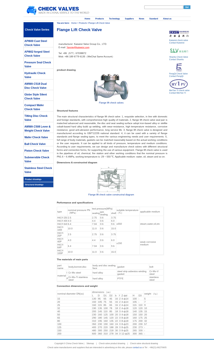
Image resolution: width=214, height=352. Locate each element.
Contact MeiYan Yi (177, 93)
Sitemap (90, 343)
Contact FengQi (176, 76)
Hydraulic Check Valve (34, 75)
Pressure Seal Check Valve (37, 64)
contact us (137, 347)
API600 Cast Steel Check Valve (35, 43)
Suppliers (129, 19)
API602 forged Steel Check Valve (36, 53)
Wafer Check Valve (36, 137)
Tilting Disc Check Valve (35, 117)
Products (99, 19)
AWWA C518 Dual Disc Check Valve (35, 85)
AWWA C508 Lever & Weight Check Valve (37, 128)
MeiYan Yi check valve (179, 90)
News (141, 19)
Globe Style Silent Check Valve (35, 96)
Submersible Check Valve (36, 159)
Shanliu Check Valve (178, 57)
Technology (114, 19)
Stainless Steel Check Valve (38, 170)
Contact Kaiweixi (176, 43)
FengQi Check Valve (178, 74)
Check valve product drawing (112, 343)
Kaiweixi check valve (178, 40)
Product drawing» (33, 179)
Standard (153, 19)
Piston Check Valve (36, 150)
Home (87, 19)
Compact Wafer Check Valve (34, 107)
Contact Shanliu (176, 59)
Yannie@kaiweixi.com (78, 47)
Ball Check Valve (35, 144)
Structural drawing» (34, 185)
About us (167, 19)
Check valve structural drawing (144, 343)
